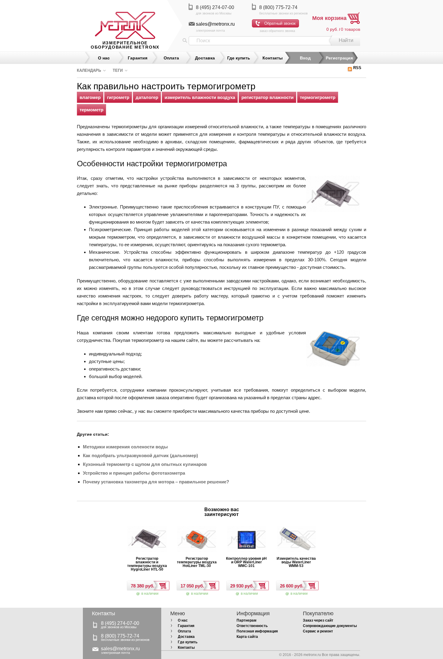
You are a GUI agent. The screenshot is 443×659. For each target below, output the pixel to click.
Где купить (238, 58)
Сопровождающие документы (330, 626)
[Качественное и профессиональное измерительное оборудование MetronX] (125, 19)
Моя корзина (329, 18)
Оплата (171, 58)
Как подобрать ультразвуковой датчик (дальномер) (140, 455)
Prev (188, 513)
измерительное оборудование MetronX (125, 44)
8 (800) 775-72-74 (278, 7)
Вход (305, 58)
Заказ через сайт (318, 620)
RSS (357, 67)
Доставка (205, 58)
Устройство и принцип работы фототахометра (134, 473)
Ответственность (252, 626)
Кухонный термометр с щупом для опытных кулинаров (145, 464)
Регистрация (339, 58)
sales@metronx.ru (215, 24)
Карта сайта (247, 637)
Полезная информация (257, 631)
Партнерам (246, 620)
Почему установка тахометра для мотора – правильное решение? (156, 481)
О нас (104, 58)
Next (254, 513)
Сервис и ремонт (318, 631)
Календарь (89, 70)
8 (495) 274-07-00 (215, 7)
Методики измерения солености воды (125, 446)
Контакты (272, 58)
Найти (346, 40)
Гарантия (137, 58)
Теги (118, 70)
